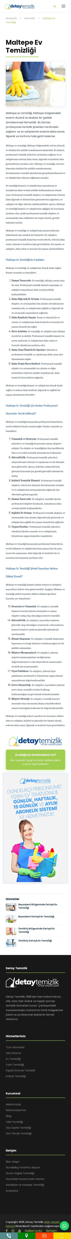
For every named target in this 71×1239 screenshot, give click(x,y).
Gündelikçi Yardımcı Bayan (23, 1167)
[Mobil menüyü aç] (63, 6)
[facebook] (7, 1231)
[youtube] (19, 1231)
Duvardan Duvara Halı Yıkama (25, 1179)
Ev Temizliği (13, 1059)
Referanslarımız (16, 1110)
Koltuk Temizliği (16, 1076)
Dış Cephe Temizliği (18, 1128)
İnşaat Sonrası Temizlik (20, 1070)
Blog (8, 1116)
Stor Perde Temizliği (19, 1133)
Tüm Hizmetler (15, 1047)
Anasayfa (12, 1191)
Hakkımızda (13, 1104)
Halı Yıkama (13, 1053)
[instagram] (13, 1231)
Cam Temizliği (15, 1065)
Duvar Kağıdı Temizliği (20, 1173)
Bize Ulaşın (12, 1162)
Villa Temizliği (14, 1122)
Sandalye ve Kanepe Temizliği (25, 1185)
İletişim (51, 1231)
